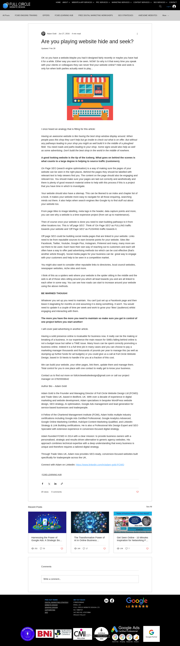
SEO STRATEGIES (125, 15)
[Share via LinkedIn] (55, 483)
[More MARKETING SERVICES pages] (131, 2)
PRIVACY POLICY (79, 615)
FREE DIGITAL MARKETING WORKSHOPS (95, 15)
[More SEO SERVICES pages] (166, 2)
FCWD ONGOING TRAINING (26, 15)
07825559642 (78, 602)
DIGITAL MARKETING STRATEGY (56, 602)
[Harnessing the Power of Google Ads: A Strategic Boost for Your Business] (47, 522)
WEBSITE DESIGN (51, 605)
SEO (46, 612)
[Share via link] (62, 483)
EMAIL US (77, 605)
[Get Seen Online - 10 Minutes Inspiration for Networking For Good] (133, 522)
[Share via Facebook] (42, 483)
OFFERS (46, 15)
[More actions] (137, 33)
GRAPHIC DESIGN (51, 607)
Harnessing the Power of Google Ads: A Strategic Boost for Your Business (47, 539)
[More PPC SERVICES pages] (109, 2)
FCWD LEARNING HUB (64, 15)
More (164, 15)
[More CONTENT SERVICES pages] (151, 2)
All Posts (6, 15)
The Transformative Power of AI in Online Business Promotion (89, 539)
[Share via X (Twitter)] (49, 483)
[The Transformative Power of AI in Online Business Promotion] (90, 522)
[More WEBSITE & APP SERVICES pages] (93, 2)
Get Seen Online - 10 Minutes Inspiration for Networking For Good (132, 539)
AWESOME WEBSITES (147, 15)
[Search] (160, 6)
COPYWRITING (50, 610)
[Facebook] (112, 601)
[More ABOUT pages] (69, 2)
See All (149, 507)
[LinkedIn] (106, 601)
